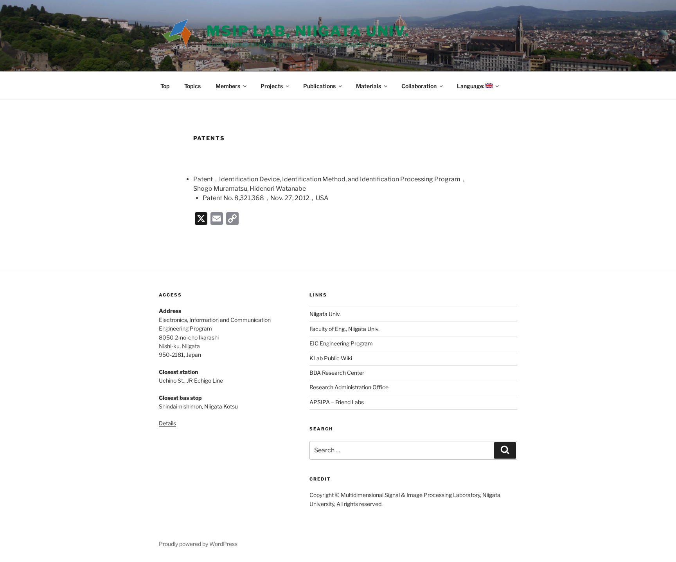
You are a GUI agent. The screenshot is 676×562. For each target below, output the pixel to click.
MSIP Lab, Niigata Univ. (308, 31)
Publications (319, 86)
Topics (192, 86)
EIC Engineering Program (341, 343)
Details (167, 423)
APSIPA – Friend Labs (336, 402)
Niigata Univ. (325, 314)
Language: (471, 86)
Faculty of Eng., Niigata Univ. (344, 328)
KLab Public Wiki (330, 358)
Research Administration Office (348, 387)
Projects (272, 86)
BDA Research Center (336, 372)
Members (228, 86)
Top (164, 86)
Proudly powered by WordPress (198, 543)
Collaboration (419, 86)
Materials (368, 86)
